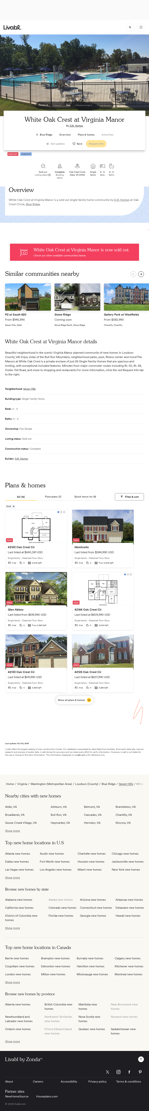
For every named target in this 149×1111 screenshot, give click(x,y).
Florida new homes (61, 915)
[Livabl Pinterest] (140, 1072)
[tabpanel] (74, 607)
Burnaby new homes (90, 958)
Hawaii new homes (128, 915)
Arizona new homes (93, 899)
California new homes (19, 907)
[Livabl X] (107, 1072)
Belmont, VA (92, 807)
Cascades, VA (93, 815)
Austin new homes (52, 853)
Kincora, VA (123, 822)
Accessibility (69, 1081)
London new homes (18, 974)
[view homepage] (12, 27)
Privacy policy (97, 1081)
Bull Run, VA (59, 815)
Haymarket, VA (60, 822)
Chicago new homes (125, 853)
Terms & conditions (128, 1081)
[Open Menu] (141, 27)
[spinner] (130, 27)
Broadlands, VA (15, 815)
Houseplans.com (47, 1096)
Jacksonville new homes (128, 861)
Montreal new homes (128, 974)
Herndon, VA (92, 822)
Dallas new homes (17, 861)
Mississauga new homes (92, 974)
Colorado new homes (62, 907)
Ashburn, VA (59, 807)
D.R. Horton (76, 125)
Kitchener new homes (129, 966)
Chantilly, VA (124, 815)
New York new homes (126, 869)
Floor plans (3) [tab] (53, 496)
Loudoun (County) (86, 784)
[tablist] (53, 497)
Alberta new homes (17, 1004)
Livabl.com (80, 755)
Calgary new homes (127, 958)
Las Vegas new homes (19, 869)
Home (10, 784)
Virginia (22, 784)
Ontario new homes (18, 1029)
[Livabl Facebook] (129, 1072)
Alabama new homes (18, 899)
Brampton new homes (55, 958)
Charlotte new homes (92, 853)
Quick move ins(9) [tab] (85, 496)
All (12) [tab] (21, 496)
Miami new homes (90, 869)
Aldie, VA (11, 807)
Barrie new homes (17, 958)
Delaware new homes (130, 907)
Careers (38, 1081)
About (9, 1081)
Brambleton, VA (126, 807)
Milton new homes (53, 974)
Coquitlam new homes (19, 966)
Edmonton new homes (55, 966)
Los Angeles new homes (55, 869)
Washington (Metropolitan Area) (51, 784)
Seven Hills (29, 388)
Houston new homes (91, 861)
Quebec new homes (91, 1029)
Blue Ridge (33, 204)
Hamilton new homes (90, 966)
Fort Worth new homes (55, 861)
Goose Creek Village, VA (21, 822)
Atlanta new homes (17, 853)
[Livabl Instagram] (118, 1072)
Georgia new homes (93, 915)
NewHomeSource (17, 1096)
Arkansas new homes (129, 899)
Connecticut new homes (96, 907)
